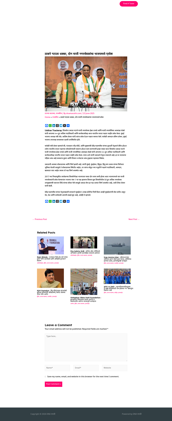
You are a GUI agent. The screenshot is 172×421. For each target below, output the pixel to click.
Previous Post (39, 219)
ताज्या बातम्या (50, 113)
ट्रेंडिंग (45, 263)
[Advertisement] (86, 20)
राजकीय (59, 113)
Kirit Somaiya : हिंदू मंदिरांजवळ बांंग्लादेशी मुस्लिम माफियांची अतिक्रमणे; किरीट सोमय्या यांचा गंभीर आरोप (52, 292)
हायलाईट (56, 263)
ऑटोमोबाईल (40, 263)
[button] (129, 4)
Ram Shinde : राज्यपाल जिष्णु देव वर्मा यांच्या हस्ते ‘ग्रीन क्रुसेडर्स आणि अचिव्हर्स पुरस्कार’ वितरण (52, 259)
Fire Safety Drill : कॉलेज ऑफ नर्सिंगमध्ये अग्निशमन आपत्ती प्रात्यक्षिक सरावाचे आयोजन (85, 252)
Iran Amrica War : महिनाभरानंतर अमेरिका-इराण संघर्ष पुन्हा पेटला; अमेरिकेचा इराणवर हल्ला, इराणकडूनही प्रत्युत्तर (117, 259)
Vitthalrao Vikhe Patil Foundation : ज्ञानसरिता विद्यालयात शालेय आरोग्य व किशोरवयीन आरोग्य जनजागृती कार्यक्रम (85, 299)
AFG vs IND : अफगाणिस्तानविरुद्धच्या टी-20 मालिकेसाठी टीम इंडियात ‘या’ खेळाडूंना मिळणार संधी (118, 288)
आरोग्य (72, 304)
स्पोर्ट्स (116, 293)
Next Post (134, 219)
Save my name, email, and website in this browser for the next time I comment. (83, 377)
